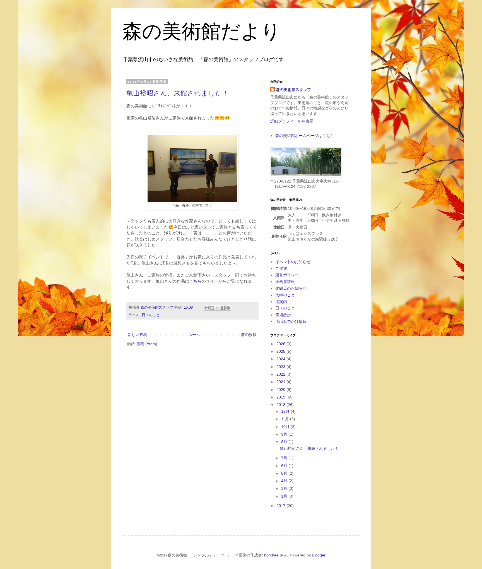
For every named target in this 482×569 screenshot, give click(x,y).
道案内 (281, 301)
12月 (286, 411)
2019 (281, 397)
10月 (286, 426)
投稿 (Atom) (146, 344)
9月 (284, 434)
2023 (281, 366)
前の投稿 (249, 334)
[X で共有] (217, 308)
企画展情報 (285, 281)
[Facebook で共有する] (223, 308)
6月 (284, 466)
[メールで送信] (207, 308)
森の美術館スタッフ (293, 89)
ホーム (194, 334)
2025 (281, 351)
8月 (284, 442)
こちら (195, 281)
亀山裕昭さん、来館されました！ (177, 93)
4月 (284, 481)
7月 (284, 458)
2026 (281, 344)
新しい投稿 (137, 334)
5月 (284, 473)
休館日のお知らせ (291, 288)
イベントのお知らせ (292, 262)
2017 (281, 505)
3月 (284, 488)
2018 (281, 404)
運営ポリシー (287, 275)
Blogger (318, 555)
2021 (281, 382)
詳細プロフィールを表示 (291, 121)
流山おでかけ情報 (291, 321)
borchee (271, 555)
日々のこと (151, 315)
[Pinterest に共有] (228, 308)
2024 (281, 359)
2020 (281, 389)
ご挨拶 (281, 268)
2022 (281, 374)
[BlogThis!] (212, 308)
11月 (285, 419)
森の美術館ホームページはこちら (304, 135)
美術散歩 (283, 315)
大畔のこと (285, 295)
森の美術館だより (201, 30)
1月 (284, 496)
